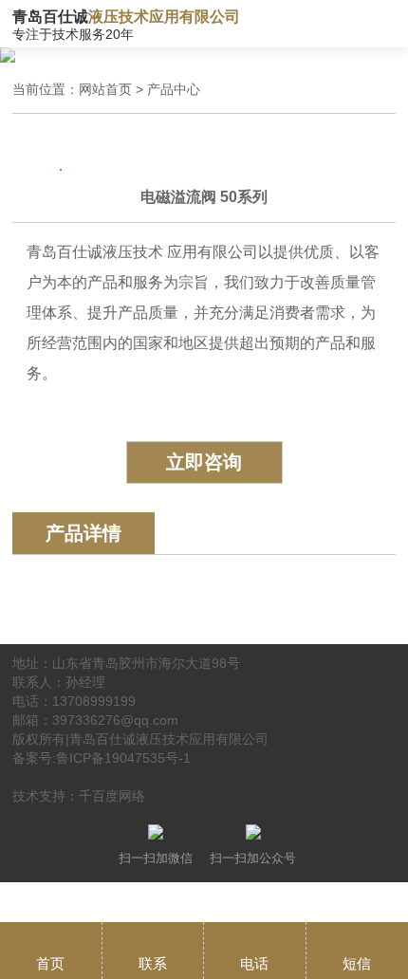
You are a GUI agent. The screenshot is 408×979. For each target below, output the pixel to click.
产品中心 (173, 89)
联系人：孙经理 (58, 682)
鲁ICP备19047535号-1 (123, 758)
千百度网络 (112, 796)
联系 (153, 963)
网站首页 (105, 89)
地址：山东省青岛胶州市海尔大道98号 (126, 663)
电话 (254, 963)
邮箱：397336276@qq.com (95, 720)
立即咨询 (204, 462)
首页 (50, 963)
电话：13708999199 (74, 701)
